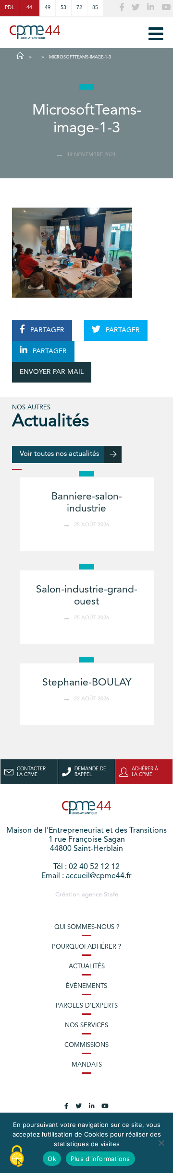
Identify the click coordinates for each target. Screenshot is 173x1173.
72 (79, 8)
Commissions (86, 1045)
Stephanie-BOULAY (86, 683)
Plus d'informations (100, 1158)
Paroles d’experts (87, 1006)
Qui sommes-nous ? (86, 927)
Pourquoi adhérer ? (86, 947)
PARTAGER (46, 330)
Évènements (86, 986)
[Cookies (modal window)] (17, 1156)
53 (63, 8)
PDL (9, 8)
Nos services (86, 1025)
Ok (52, 1158)
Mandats (87, 1065)
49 (47, 8)
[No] (161, 1143)
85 (95, 8)
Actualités (87, 967)
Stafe (111, 895)
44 (29, 8)
